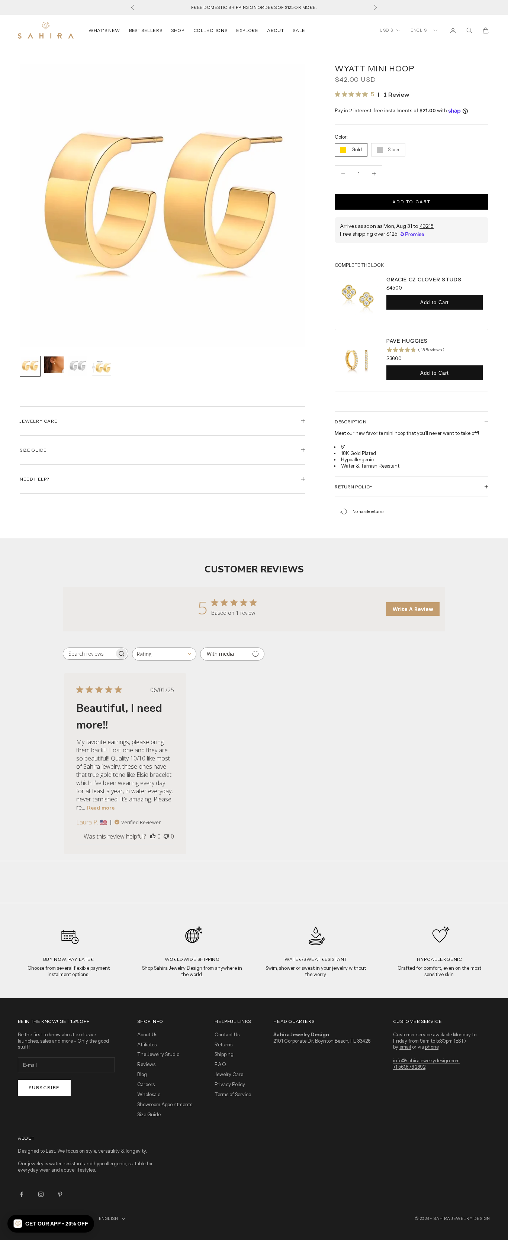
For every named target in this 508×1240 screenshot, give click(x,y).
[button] (50, 1224)
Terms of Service (233, 1094)
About (275, 30)
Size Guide (149, 1114)
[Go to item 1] (30, 366)
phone (431, 1047)
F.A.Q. (221, 1064)
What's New (104, 30)
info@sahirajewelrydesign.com (426, 1060)
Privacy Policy (230, 1084)
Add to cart (411, 201)
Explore (247, 30)
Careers (146, 1084)
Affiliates (147, 1044)
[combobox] (164, 654)
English (420, 30)
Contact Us (227, 1034)
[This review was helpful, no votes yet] (152, 836)
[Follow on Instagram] (41, 1194)
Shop (177, 30)
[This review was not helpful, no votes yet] (166, 836)
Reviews (146, 1064)
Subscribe (44, 1087)
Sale (299, 30)
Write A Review (413, 609)
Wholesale (148, 1094)
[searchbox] (89, 653)
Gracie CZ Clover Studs (424, 279)
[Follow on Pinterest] (60, 1194)
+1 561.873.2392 (409, 1067)
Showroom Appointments (164, 1104)
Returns (223, 1044)
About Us (147, 1034)
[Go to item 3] (77, 366)
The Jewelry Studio (158, 1054)
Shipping (224, 1054)
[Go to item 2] (54, 365)
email (405, 1047)
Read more (101, 807)
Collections (210, 30)
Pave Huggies (407, 341)
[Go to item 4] (101, 366)
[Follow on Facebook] (21, 1194)
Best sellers (145, 30)
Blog (142, 1074)
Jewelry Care (229, 1074)
